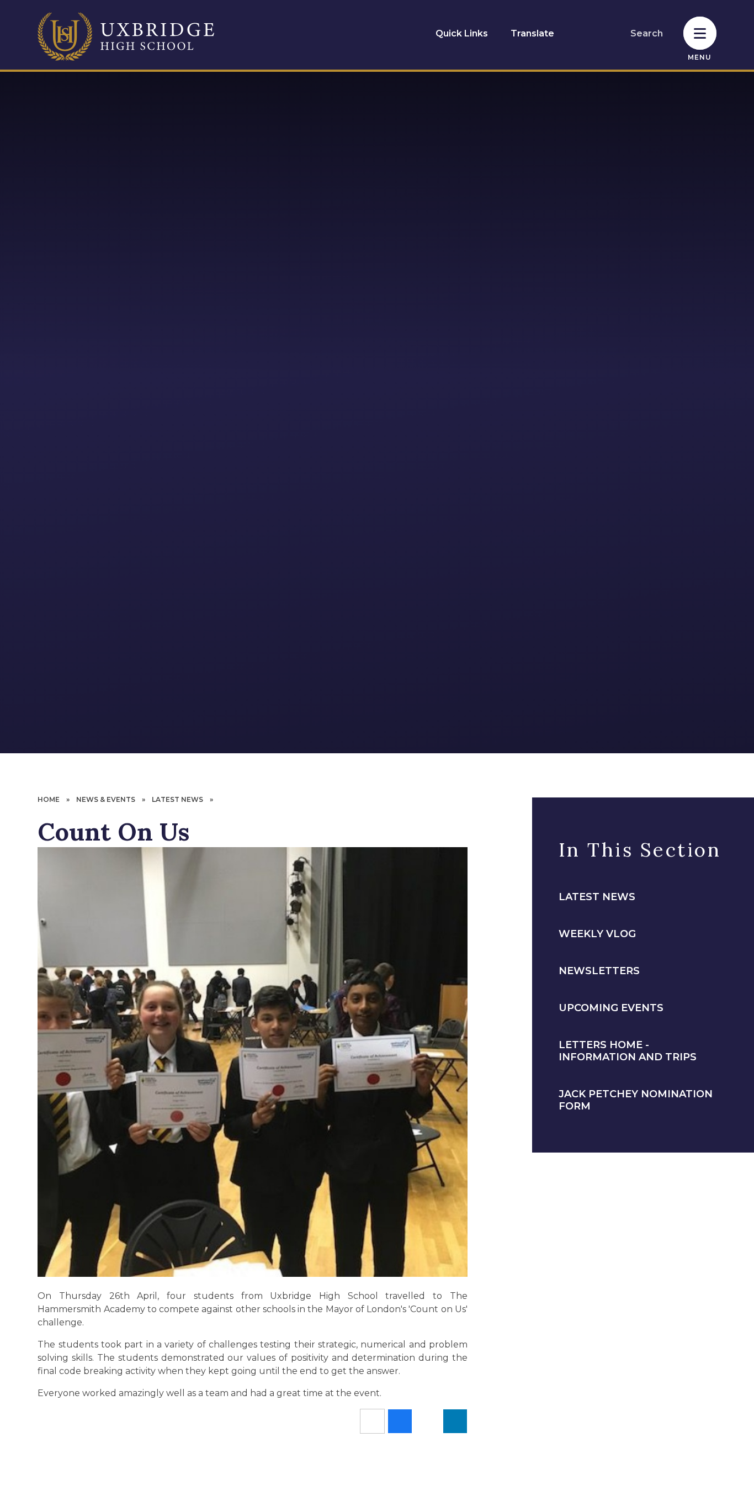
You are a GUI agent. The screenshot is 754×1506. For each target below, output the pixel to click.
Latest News (177, 799)
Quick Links (462, 33)
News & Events (105, 799)
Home (49, 799)
